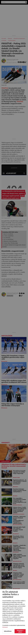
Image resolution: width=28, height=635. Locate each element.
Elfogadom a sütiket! (20, 631)
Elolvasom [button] (5, 627)
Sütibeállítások (7, 631)
